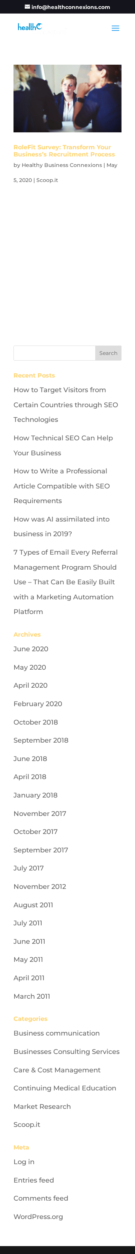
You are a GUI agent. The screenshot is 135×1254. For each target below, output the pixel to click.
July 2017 (29, 868)
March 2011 (32, 996)
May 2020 (30, 667)
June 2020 (31, 649)
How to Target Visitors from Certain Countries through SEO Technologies (66, 405)
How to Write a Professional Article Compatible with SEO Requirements (62, 486)
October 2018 (36, 722)
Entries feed (34, 1180)
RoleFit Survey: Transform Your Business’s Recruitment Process (64, 151)
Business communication (57, 1033)
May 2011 (28, 959)
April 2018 (30, 777)
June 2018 (30, 759)
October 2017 (36, 832)
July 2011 (28, 923)
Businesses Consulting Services (67, 1052)
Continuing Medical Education (65, 1088)
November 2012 (40, 887)
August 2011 (33, 905)
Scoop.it (47, 180)
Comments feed (41, 1198)
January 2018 (36, 795)
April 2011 (29, 978)
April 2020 (31, 685)
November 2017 (40, 814)
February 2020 (38, 704)
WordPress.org (38, 1217)
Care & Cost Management (57, 1070)
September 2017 (41, 850)
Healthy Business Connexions (62, 165)
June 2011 (29, 941)
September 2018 (41, 740)
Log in (24, 1162)
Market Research (42, 1106)
